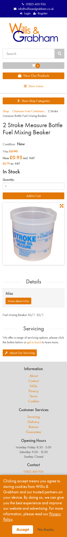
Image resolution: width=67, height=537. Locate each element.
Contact (33, 381)
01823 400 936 (36, 4)
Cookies (33, 401)
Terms (34, 396)
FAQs (33, 386)
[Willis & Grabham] (33, 32)
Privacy (34, 391)
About (33, 376)
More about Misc (18, 301)
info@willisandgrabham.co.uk (36, 9)
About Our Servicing (22, 353)
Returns (33, 427)
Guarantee (33, 432)
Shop (6, 111)
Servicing (33, 417)
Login (27, 13)
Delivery (33, 422)
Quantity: (9, 180)
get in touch (34, 342)
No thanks (45, 529)
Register (43, 13)
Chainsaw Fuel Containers (28, 111)
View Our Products (36, 75)
